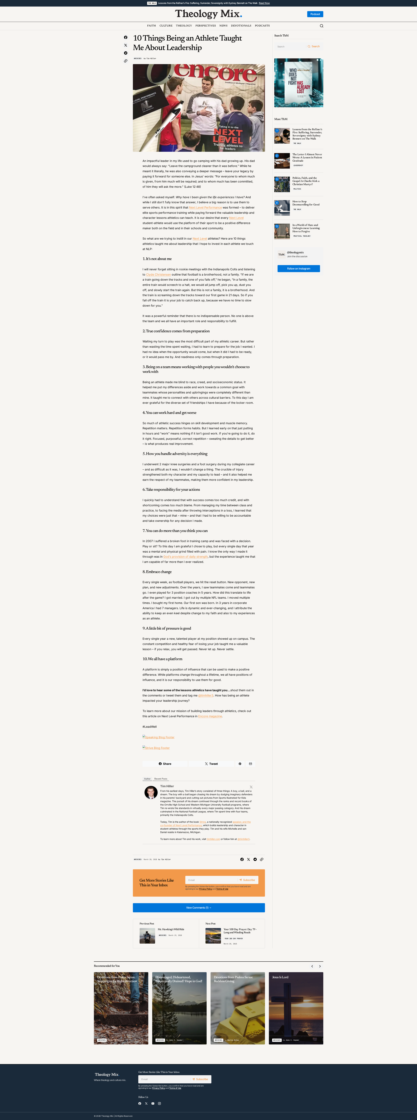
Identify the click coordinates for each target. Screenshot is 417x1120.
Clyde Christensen (158, 274)
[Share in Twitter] (126, 45)
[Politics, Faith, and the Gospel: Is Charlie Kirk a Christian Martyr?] (282, 184)
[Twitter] (251, 787)
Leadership (298, 165)
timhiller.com (213, 839)
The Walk (152, 3)
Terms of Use (222, 889)
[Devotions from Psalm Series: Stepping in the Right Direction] (121, 1008)
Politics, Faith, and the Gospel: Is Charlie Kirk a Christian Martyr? (306, 181)
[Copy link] (126, 61)
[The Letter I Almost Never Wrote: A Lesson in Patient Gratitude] (282, 161)
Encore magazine (210, 716)
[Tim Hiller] (151, 792)
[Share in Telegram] (126, 53)
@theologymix (295, 252)
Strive (203, 821)
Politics (297, 189)
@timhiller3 (205, 695)
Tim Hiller (167, 786)
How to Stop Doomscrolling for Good (306, 203)
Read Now (264, 3)
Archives (137, 58)
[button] (322, 26)
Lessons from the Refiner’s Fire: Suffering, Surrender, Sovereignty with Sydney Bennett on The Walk (208, 3)
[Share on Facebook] (126, 37)
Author (147, 779)
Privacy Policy (205, 889)
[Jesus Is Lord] (296, 1008)
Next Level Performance (205, 207)
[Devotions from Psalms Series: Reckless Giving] (238, 1008)
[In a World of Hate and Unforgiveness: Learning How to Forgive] (282, 231)
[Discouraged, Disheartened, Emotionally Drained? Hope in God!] (179, 1008)
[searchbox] (290, 46)
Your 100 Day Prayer (234, 939)
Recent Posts (160, 779)
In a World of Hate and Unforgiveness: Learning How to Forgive (306, 228)
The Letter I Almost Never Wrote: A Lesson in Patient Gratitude (307, 157)
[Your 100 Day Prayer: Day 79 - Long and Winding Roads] (232, 933)
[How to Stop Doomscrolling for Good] (282, 208)
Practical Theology (301, 236)
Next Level (236, 217)
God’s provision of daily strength (185, 556)
